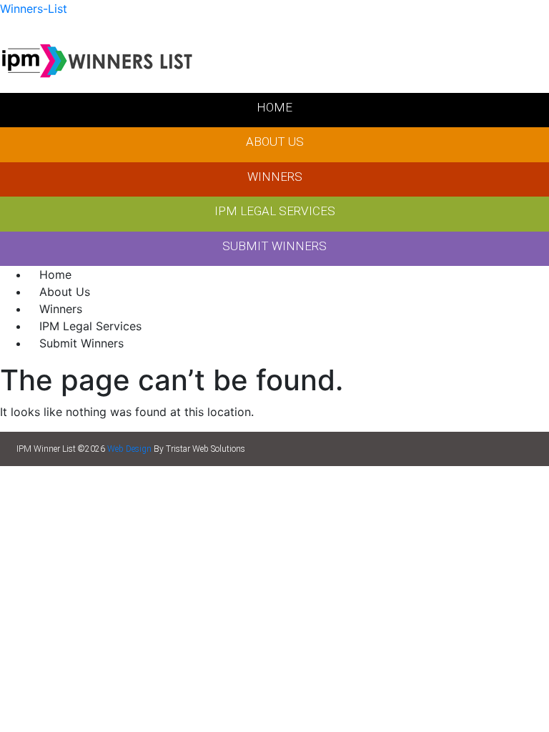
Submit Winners (81, 343)
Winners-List (33, 8)
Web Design (129, 449)
